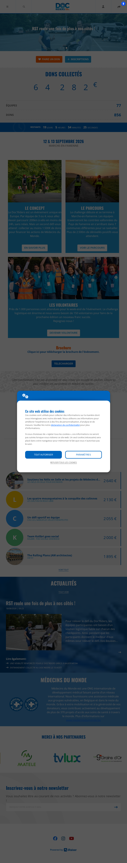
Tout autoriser (43, 454)
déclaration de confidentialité (65, 425)
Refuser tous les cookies (63, 462)
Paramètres (83, 454)
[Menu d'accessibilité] (123, 4)
